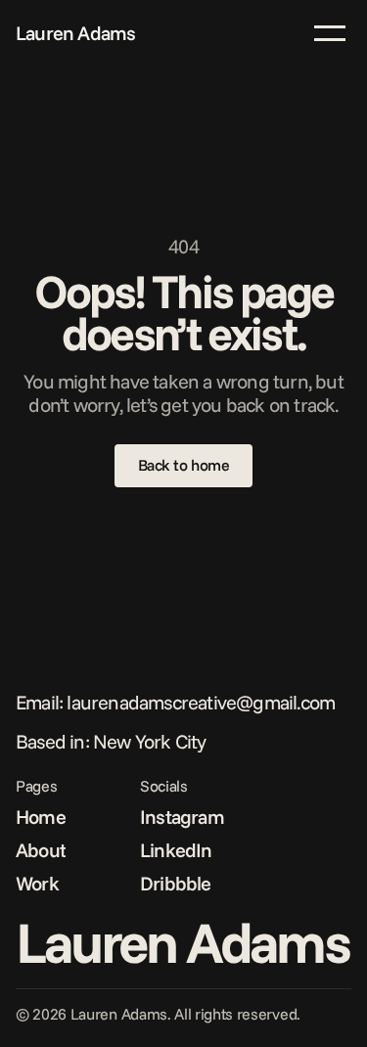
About (41, 850)
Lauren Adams (75, 33)
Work (37, 883)
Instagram (182, 816)
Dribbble (175, 883)
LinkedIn (176, 850)
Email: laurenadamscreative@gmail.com (175, 702)
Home (41, 816)
